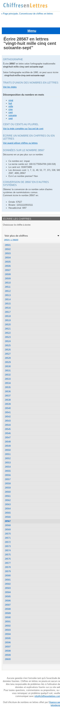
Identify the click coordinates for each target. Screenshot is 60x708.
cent (10, 112)
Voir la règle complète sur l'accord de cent (23, 128)
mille (10, 106)
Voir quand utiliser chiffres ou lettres (20, 143)
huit (10, 103)
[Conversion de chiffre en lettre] (25, 5)
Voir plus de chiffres (16, 235)
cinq (10, 109)
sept (10, 118)
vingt (10, 100)
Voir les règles (10, 87)
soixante (12, 115)
